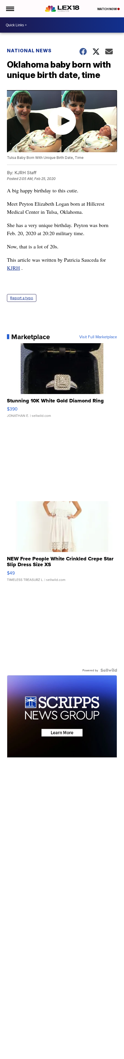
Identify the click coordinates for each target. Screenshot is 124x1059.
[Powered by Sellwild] (108, 670)
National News (29, 50)
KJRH (13, 267)
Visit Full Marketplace (98, 337)
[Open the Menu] (9, 8)
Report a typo (21, 298)
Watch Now (107, 9)
